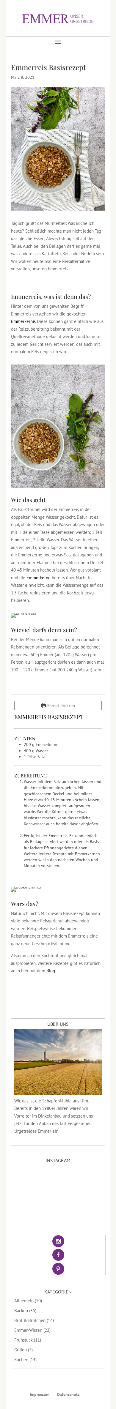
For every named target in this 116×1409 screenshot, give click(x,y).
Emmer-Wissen (28, 1330)
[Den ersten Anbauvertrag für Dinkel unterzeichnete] (28, 1194)
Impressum (39, 1394)
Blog (50, 970)
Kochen (21, 1359)
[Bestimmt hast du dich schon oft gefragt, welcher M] (28, 1177)
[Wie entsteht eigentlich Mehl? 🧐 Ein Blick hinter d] (58, 1177)
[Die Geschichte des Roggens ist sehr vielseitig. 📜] (87, 1211)
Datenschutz (68, 1394)
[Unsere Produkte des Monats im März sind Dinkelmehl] (58, 1194)
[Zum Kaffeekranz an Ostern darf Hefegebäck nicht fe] (87, 1177)
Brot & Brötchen (30, 1320)
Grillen (20, 1350)
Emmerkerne (23, 321)
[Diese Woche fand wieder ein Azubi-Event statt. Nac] (87, 1194)
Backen (21, 1310)
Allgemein (24, 1301)
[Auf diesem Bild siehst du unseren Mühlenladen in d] (58, 1211)
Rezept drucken (60, 705)
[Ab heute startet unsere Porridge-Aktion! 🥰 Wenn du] (28, 1211)
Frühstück (23, 1340)
